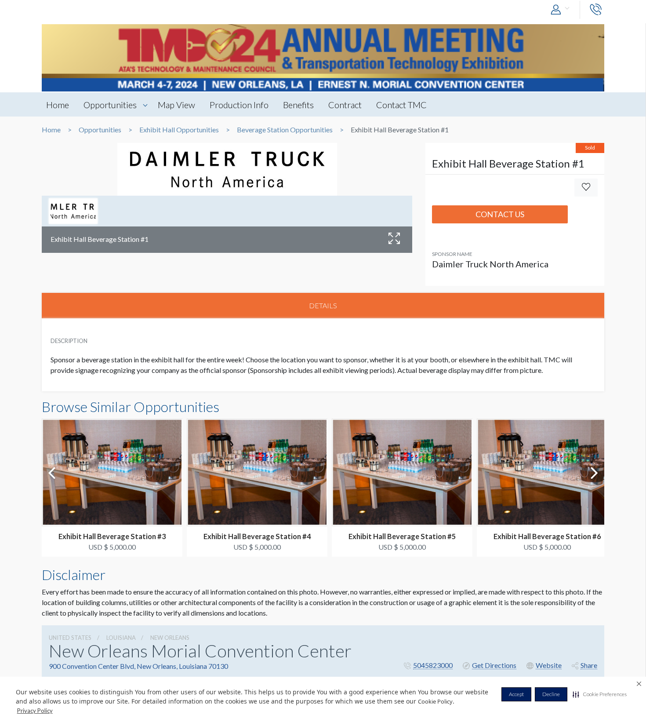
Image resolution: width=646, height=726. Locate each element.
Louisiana (121, 637)
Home (57, 104)
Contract (345, 104)
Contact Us (499, 214)
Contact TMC (401, 104)
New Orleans (169, 637)
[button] (599, 694)
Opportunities (110, 104)
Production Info (239, 104)
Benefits (298, 104)
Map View (176, 104)
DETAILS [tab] (323, 305)
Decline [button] (551, 694)
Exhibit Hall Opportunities (179, 129)
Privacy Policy (35, 710)
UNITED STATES (70, 637)
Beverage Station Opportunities (285, 129)
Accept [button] (516, 694)
